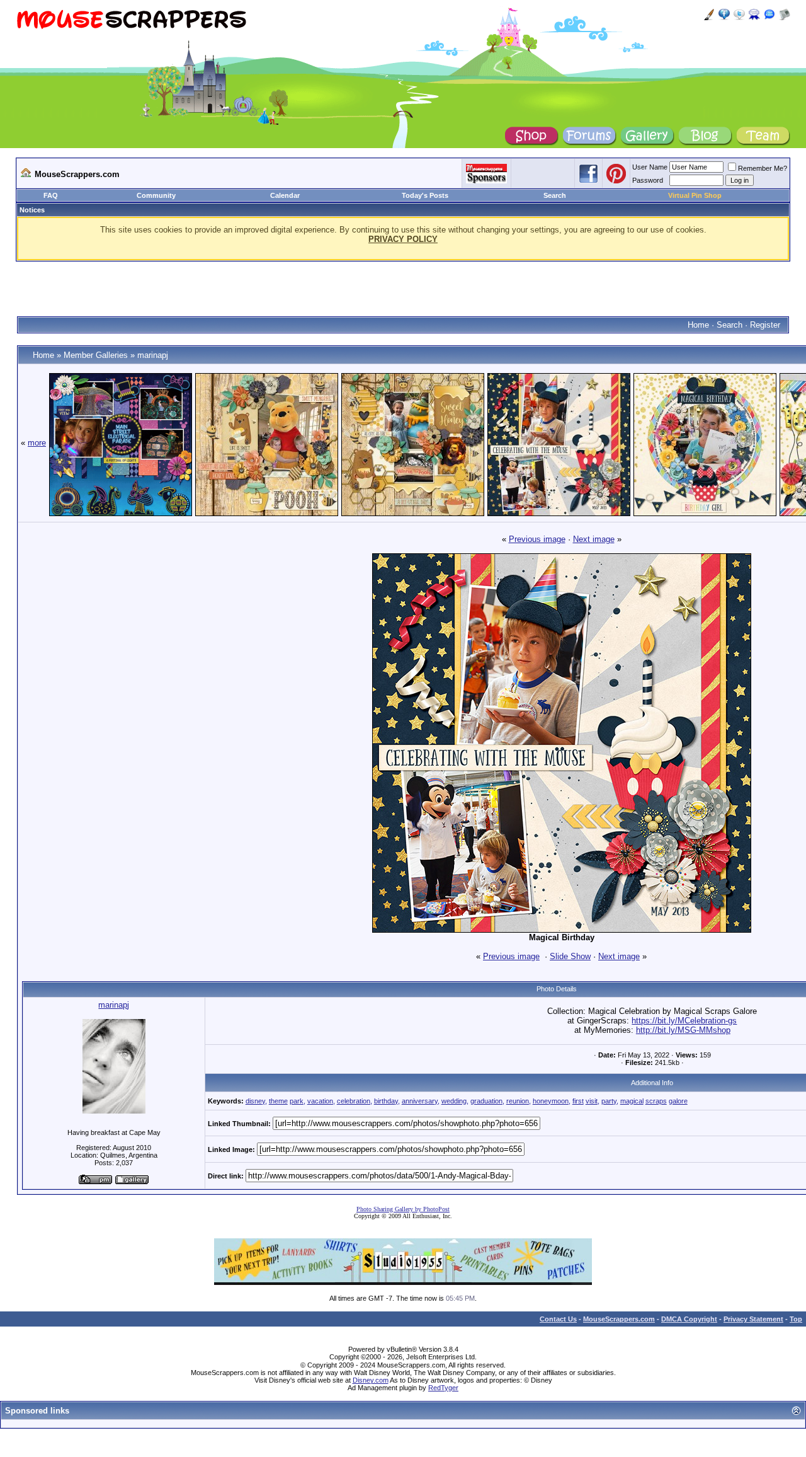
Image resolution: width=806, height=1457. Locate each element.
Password (647, 180)
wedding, (454, 1101)
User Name (649, 167)
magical (632, 1101)
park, (297, 1101)
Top (796, 1319)
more (37, 442)
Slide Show (570, 956)
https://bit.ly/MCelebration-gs (684, 1020)
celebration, (354, 1101)
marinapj (152, 355)
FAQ (50, 195)
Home (698, 325)
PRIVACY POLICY (403, 239)
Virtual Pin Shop (695, 195)
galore (678, 1101)
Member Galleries (96, 355)
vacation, (321, 1101)
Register (765, 325)
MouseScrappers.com (619, 1319)
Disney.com (371, 1380)
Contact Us (558, 1319)
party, (609, 1101)
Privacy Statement (753, 1319)
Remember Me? (762, 168)
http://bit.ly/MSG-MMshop (683, 1030)
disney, (256, 1101)
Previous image (537, 539)
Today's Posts (425, 195)
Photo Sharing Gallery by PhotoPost (403, 1209)
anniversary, (421, 1101)
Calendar (285, 195)
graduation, (487, 1101)
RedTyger (443, 1387)
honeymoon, (551, 1101)
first (578, 1101)
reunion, (518, 1101)
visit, (592, 1101)
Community (156, 195)
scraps (656, 1101)
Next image (594, 539)
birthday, (387, 1101)
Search (554, 195)
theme (278, 1101)
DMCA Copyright (689, 1319)
